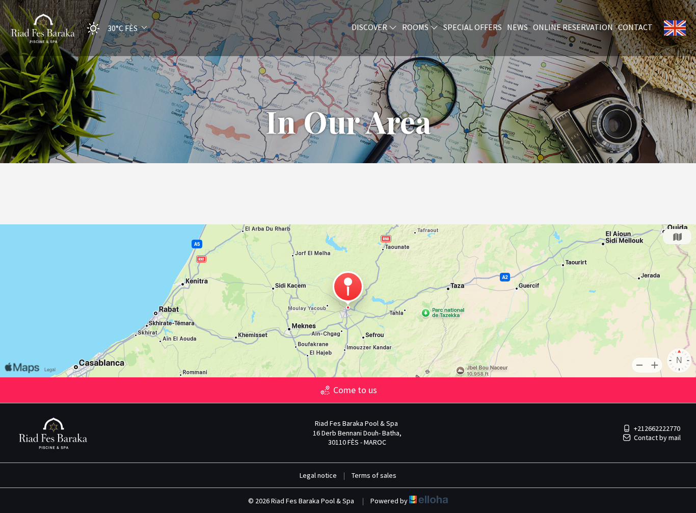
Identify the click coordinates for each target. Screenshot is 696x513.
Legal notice (318, 475)
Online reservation (573, 27)
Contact (635, 27)
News (517, 27)
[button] (114, 28)
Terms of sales (374, 475)
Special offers (472, 27)
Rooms (416, 27)
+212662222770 (657, 428)
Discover (370, 27)
